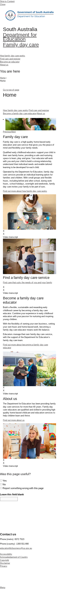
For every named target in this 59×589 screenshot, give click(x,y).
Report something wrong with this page (23, 488)
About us (4, 65)
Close (2, 4)
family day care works (15, 110)
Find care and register (10, 59)
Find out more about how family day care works (25, 191)
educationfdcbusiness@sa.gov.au (16, 548)
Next (13, 131)
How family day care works (12, 55)
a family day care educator (19, 113)
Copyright (4, 560)
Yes (5, 480)
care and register (39, 110)
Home (29, 15)
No (4, 484)
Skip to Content (7, 1)
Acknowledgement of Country (14, 557)
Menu (2, 587)
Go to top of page (11, 90)
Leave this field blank (12, 494)
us (41, 113)
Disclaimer (5, 563)
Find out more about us (13, 420)
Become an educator (10, 62)
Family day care (21, 45)
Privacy (3, 566)
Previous (7, 131)
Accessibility (6, 554)
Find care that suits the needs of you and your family (27, 282)
